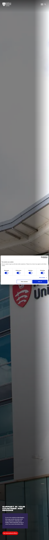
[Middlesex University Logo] (6, 4)
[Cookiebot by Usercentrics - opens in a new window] (42, 257)
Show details (42, 277)
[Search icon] (45, 4)
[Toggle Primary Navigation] (42, 4)
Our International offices (10, 533)
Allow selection (24, 281)
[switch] (18, 273)
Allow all (40, 281)
